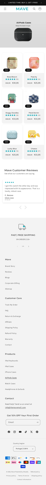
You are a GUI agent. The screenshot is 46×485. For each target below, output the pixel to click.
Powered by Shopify (21, 472)
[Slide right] (28, 246)
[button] (5, 9)
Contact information (24, 479)
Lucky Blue (12, 149)
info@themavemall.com (15, 407)
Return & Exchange (13, 316)
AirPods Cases (11, 378)
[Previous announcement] (5, 3)
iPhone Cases (10, 372)
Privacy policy (11, 476)
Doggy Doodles (12, 113)
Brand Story (10, 266)
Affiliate (8, 322)
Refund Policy (11, 333)
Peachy (34, 77)
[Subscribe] (37, 422)
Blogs (7, 277)
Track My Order (11, 305)
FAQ (6, 310)
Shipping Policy (11, 327)
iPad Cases (9, 366)
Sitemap (8, 289)
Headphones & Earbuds (15, 389)
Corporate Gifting (12, 283)
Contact (8, 345)
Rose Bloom (12, 77)
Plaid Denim (34, 113)
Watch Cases (10, 383)
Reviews (8, 272)
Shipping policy (36, 476)
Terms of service (23, 476)
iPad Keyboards (11, 361)
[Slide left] (17, 246)
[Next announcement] (41, 3)
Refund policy (35, 472)
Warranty (9, 339)
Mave (13, 472)
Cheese (34, 149)
